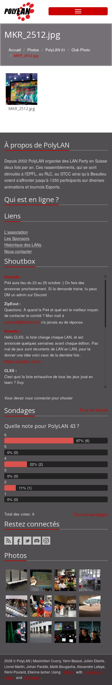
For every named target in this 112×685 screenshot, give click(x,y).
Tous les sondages (91, 514)
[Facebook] (18, 541)
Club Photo (81, 49)
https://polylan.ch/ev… (24, 361)
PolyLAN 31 (55, 49)
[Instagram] (46, 541)
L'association (16, 232)
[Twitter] (27, 541)
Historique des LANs (22, 245)
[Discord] (37, 541)
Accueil (15, 49)
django (68, 671)
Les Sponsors (16, 238)
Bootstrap (31, 677)
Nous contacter (18, 251)
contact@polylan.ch (22, 322)
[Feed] (8, 541)
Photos (33, 49)
